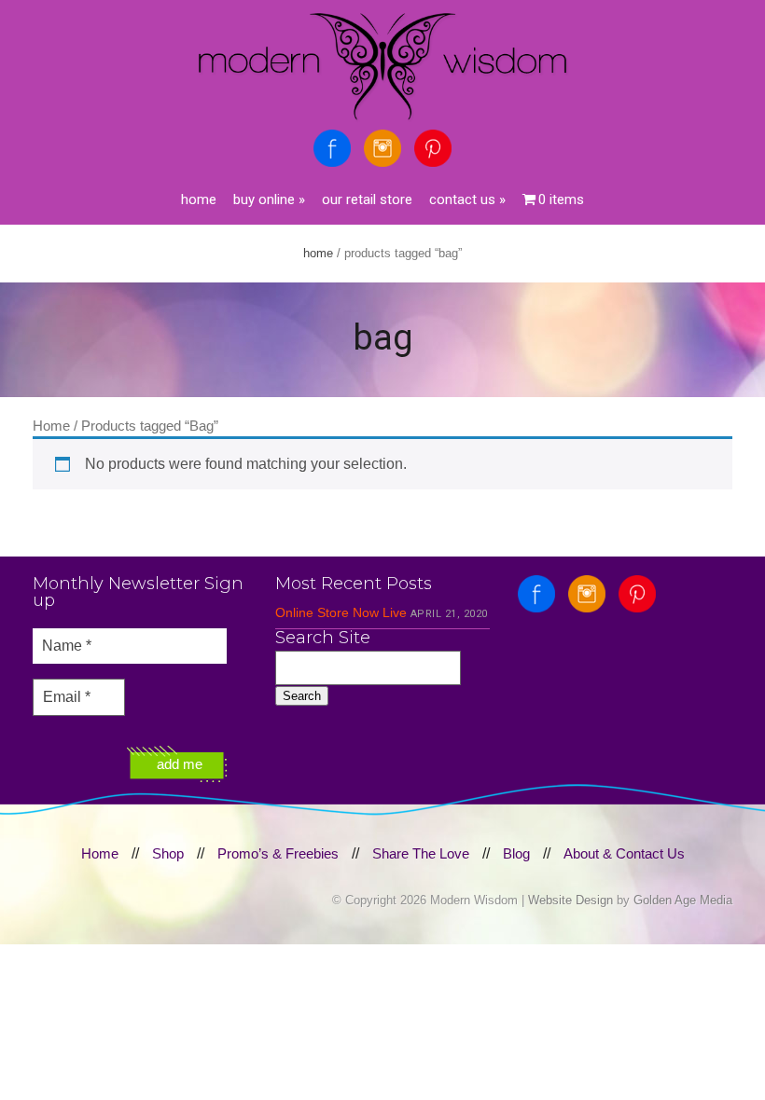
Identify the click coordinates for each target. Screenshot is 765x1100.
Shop (168, 853)
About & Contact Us (624, 853)
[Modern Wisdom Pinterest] (433, 148)
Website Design (570, 900)
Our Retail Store (367, 199)
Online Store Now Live (341, 612)
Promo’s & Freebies (278, 853)
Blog (516, 853)
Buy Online (269, 199)
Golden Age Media (682, 900)
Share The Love (420, 853)
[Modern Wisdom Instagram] (382, 148)
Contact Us (467, 199)
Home (198, 199)
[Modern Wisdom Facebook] (332, 148)
